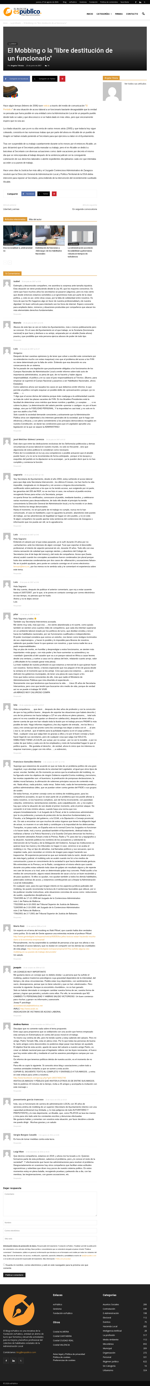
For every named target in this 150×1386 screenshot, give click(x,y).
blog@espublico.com (26, 1352)
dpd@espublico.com (89, 1255)
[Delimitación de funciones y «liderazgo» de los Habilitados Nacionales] (50, 235)
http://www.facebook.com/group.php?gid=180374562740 (39, 1078)
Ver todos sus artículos (135, 83)
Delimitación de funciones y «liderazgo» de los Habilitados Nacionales (48, 251)
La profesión (12, 44)
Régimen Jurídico (111, 1361)
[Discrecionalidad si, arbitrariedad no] (17, 235)
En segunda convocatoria (85, 209)
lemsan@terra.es (21, 566)
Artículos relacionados (15, 219)
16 (48, 65)
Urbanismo (108, 1370)
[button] (143, 13)
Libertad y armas (11, 209)
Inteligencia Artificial (112, 1330)
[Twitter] (144, 2)
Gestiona (83, 2)
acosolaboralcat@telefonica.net (28, 1005)
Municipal (107, 1348)
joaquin (17, 967)
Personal (107, 1357)
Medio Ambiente (111, 1339)
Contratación (109, 1308)
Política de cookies (61, 1357)
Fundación (93, 2)
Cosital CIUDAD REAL (63, 1340)
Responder (17, 314)
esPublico (73, 2)
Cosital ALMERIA (61, 1331)
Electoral (107, 1317)
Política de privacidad (63, 1259)
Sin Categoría (109, 1365)
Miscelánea (108, 1344)
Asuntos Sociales (111, 1304)
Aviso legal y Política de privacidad (69, 1354)
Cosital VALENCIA (61, 1344)
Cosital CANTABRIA (62, 1336)
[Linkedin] (140, 2)
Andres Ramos (21, 1024)
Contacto (132, 13)
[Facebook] (136, 2)
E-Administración (111, 1313)
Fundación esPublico (63, 1313)
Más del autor (35, 219)
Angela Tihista (17, 65)
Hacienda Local (110, 1326)
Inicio (90, 13)
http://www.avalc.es (29, 1008)
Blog (64, 2)
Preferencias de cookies (64, 1360)
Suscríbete (125, 2)
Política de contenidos (109, 2)
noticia (46, 105)
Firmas (119, 13)
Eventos (106, 1322)
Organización (109, 1352)
